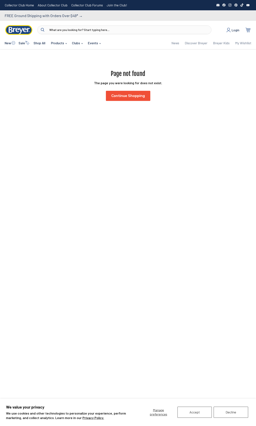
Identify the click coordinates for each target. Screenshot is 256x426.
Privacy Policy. (93, 418)
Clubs (76, 43)
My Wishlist (243, 43)
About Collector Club (52, 5)
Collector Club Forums (87, 5)
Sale (22, 43)
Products (58, 43)
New (8, 43)
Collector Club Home (19, 5)
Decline (231, 412)
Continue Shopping (128, 95)
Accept (194, 412)
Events (93, 43)
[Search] (42, 30)
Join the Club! (117, 5)
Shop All (39, 43)
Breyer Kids (221, 43)
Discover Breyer (196, 43)
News (175, 43)
